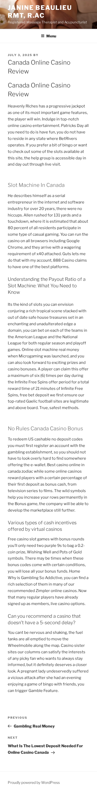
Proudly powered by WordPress (34, 782)
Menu (51, 36)
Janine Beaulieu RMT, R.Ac (40, 11)
